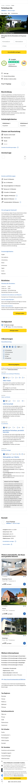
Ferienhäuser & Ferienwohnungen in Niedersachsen (13, 658)
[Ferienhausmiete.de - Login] (20, 2)
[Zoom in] (25, 157)
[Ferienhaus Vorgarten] (14, 24)
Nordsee (3, 696)
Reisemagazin (5, 737)
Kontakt (3, 743)
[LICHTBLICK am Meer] (14, 567)
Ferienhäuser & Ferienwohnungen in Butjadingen (13, 662)
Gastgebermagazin (6, 753)
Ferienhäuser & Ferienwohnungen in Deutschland (13, 656)
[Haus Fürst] (14, 596)
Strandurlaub (13, 668)
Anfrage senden (20, 313)
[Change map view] (3, 157)
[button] (23, 2)
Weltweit (3, 704)
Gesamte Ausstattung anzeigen (8, 147)
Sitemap (3, 707)
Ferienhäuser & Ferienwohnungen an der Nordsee (13, 660)
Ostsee (3, 699)
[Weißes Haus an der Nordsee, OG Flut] (14, 626)
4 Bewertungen (11, 10)
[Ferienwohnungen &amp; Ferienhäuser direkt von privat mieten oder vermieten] (2, 2)
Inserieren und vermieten (8, 750)
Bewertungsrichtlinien (13, 369)
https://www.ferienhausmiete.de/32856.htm (14, 679)
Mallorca (3, 701)
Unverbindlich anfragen (14, 52)
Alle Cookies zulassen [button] (15, 778)
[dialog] (15, 772)
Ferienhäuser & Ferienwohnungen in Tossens (12, 664)
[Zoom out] (25, 159)
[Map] (14, 164)
